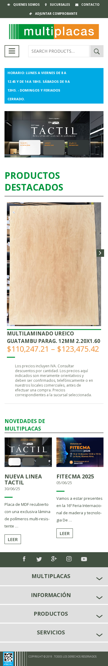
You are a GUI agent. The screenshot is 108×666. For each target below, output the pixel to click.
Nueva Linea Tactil (23, 479)
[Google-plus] (54, 559)
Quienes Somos (26, 4)
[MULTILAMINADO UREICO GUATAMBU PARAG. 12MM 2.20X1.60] (54, 263)
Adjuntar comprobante (56, 13)
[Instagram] (69, 559)
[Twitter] (39, 559)
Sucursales (60, 4)
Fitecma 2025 (75, 476)
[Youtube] (84, 559)
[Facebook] (24, 559)
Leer (13, 539)
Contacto (90, 4)
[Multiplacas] (54, 31)
